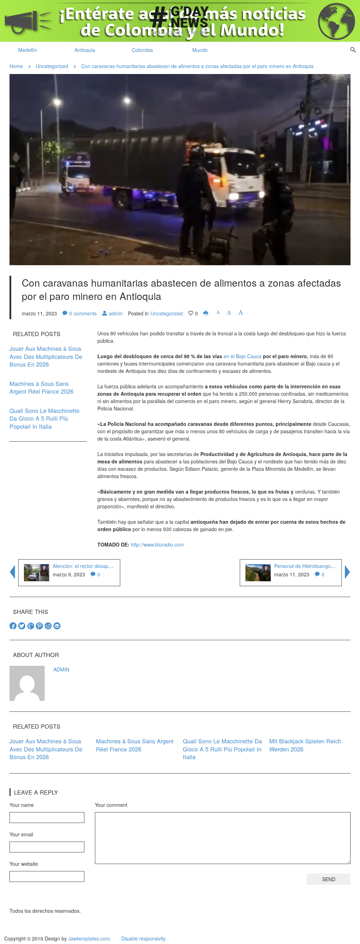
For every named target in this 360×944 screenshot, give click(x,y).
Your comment (111, 804)
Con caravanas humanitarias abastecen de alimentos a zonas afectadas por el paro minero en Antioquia (197, 65)
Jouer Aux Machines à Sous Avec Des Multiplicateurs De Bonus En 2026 (45, 356)
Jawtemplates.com (89, 938)
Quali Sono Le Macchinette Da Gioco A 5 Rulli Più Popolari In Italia (44, 418)
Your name (21, 804)
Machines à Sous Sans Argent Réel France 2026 (41, 387)
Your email (21, 834)
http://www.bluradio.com (157, 544)
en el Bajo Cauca (243, 356)
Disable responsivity (143, 938)
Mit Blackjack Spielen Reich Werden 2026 (305, 745)
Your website (23, 863)
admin (116, 313)
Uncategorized (52, 65)
